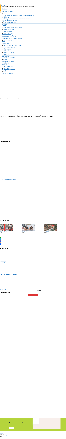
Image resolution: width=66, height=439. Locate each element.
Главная (3, 7)
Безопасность (3, 41)
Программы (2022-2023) (8, 14)
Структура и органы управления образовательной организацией (11, 12)
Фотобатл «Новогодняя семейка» (4, 231)
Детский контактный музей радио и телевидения (8, 61)
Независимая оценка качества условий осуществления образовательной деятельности (13, 67)
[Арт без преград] (5, 259)
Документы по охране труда (6, 63)
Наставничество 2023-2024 (6, 53)
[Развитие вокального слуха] (5, 286)
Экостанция (4, 71)
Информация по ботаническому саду (8, 66)
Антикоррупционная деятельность (7, 40)
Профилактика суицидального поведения (8, 28)
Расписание (4, 25)
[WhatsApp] (33, 237)
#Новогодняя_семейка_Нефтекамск (26, 117)
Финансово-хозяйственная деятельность (8, 19)
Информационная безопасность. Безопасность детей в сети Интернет (12, 45)
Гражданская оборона (6, 43)
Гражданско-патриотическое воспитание (8, 33)
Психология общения (6, 30)
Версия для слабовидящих (34, 294)
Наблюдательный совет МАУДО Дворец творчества (8, 69)
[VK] (33, 235)
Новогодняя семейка (24, 231)
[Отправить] (33, 244)
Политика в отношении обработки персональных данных (9, 72)
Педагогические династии (5, 64)
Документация (5, 59)
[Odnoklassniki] (33, 242)
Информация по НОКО (6, 68)
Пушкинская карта (4, 46)
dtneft (0, 262)
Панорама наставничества (5, 51)
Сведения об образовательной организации (7, 11)
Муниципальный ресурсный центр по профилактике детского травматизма (11, 58)
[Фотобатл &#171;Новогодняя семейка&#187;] (10, 227)
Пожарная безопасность (6, 42)
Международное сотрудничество (7, 21)
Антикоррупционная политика (6, 39)
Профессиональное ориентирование (6, 34)
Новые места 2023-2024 (6, 50)
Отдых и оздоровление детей (5, 56)
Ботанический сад (4, 65)
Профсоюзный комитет (6, 23)
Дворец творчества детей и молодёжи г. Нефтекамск (10, 5)
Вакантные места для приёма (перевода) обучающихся (10, 20)
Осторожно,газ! (5, 44)
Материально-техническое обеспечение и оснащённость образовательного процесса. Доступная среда (16, 18)
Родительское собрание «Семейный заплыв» (8, 274)
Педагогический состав (6, 17)
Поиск (39, 290)
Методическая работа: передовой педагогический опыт (9, 36)
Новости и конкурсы (4, 9)
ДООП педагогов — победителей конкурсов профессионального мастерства (13, 38)
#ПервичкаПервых (34, 117)
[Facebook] (33, 241)
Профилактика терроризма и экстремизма (8, 29)
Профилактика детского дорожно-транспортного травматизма (10, 60)
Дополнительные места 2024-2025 (7, 49)
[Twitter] (33, 236)
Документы (4, 16)
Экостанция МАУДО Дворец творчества (7, 70)
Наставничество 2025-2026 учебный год (8, 52)
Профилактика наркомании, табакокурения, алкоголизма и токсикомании (12, 27)
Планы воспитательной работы (7, 26)
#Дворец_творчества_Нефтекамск (11, 117)
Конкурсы (4, 10)
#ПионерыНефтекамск (19, 117)
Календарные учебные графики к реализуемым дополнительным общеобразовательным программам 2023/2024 (19, 15)
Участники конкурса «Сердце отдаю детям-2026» (8, 73)
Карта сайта (3, 8)
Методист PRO (5, 37)
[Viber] (33, 240)
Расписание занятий (4, 24)
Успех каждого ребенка (5, 48)
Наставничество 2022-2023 (6, 54)
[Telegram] (33, 239)
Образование (4, 13)
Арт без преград (3, 261)
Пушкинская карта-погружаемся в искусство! (9, 47)
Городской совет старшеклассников (7, 31)
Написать (11, 428)
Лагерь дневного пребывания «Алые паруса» (9, 57)
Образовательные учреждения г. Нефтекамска (9, 35)
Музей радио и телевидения (6, 62)
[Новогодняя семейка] (32, 227)
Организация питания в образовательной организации (10, 22)
